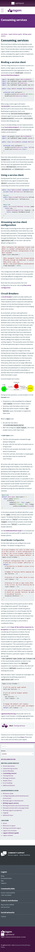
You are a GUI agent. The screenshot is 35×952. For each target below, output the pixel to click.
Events (8, 893)
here (22, 737)
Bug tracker (7, 905)
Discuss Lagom (13, 855)
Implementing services (10, 768)
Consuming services (10, 773)
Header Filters (7, 781)
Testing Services (17, 726)
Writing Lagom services (11, 803)
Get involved (5, 907)
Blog (2, 876)
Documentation (6, 878)
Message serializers (9, 778)
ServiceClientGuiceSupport (10, 75)
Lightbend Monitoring (8, 714)
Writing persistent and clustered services (16, 805)
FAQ (2, 881)
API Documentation (8, 759)
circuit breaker (7, 297)
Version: (3, 751)
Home (5, 823)
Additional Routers (9, 785)
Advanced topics (8, 815)
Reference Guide (8, 793)
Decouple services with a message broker (16, 808)
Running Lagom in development (13, 801)
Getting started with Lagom (12, 828)
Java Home (4, 34)
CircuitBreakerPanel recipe (12, 531)
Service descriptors (9, 766)
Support (3, 883)
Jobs (6, 895)
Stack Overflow (24, 855)
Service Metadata (8, 771)
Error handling (7, 783)
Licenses (17, 945)
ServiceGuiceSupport (12, 127)
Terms (23, 945)
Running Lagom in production (12, 810)
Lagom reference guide (15, 34)
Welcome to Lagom (9, 826)
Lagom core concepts (10, 830)
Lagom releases (8, 835)
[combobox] (17, 746)
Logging (5, 813)
